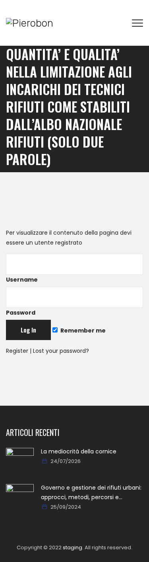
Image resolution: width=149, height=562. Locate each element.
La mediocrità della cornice (78, 451)
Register (17, 351)
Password (20, 313)
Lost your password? (61, 351)
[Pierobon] (29, 23)
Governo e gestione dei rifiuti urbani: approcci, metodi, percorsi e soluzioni (91, 493)
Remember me (82, 330)
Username (22, 280)
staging (72, 547)
